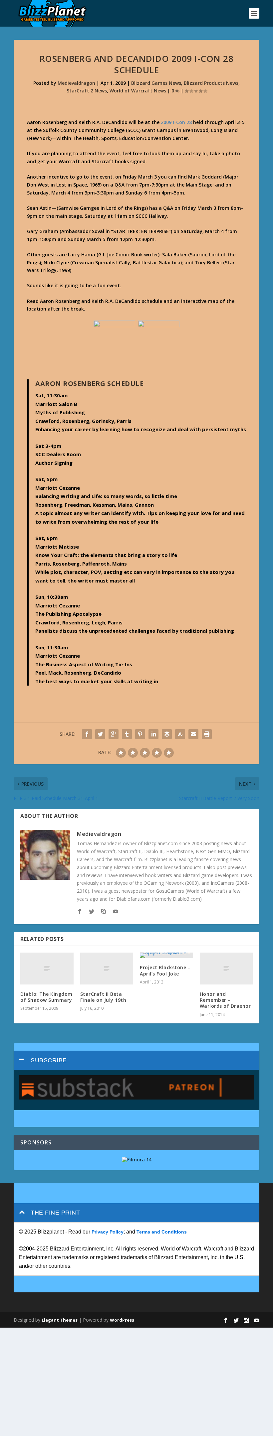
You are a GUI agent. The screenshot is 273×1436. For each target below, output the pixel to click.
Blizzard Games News (156, 83)
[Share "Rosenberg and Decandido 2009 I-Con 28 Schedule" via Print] (206, 734)
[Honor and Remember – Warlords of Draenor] (226, 968)
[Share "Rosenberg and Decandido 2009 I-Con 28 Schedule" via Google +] (113, 734)
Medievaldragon (76, 83)
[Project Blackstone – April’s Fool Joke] (166, 955)
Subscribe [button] (49, 1060)
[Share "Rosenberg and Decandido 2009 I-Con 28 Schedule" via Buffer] (166, 734)
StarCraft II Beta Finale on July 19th (103, 997)
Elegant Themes (60, 1320)
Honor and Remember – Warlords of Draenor (225, 1000)
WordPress (122, 1320)
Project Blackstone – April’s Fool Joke (165, 970)
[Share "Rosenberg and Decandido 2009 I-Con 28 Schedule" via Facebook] (87, 734)
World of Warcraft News (138, 90)
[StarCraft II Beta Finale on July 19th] (107, 968)
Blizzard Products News (211, 83)
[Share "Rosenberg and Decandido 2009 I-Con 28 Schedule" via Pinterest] (140, 734)
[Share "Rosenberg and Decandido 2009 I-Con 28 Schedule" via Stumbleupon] (180, 734)
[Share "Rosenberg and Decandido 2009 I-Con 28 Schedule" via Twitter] (100, 734)
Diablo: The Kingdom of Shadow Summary (46, 997)
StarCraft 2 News (87, 90)
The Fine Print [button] (55, 1212)
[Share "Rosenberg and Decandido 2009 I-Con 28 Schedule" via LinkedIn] (153, 734)
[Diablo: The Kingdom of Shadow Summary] (47, 968)
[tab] (136, 1060)
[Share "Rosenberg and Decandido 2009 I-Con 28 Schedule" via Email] (193, 734)
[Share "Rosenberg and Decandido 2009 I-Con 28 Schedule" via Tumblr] (127, 734)
